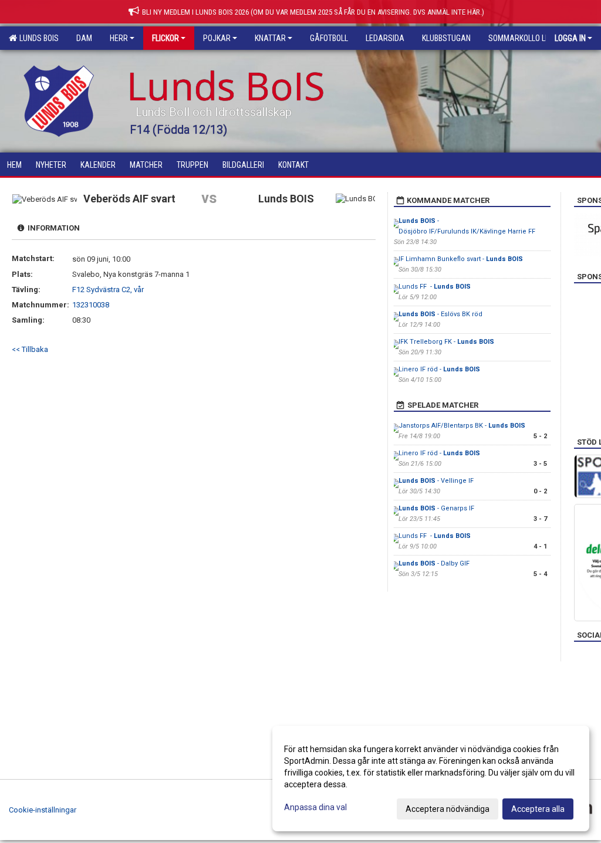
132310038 (90, 304)
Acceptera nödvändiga (447, 809)
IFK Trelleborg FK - (446, 342)
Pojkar (217, 38)
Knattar (270, 38)
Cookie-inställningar (42, 809)
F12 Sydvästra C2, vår (108, 289)
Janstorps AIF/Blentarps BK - (462, 425)
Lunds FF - (435, 286)
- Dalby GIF (434, 563)
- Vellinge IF (436, 481)
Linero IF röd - (439, 369)
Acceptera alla (538, 809)
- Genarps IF (437, 508)
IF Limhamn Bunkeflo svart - (461, 259)
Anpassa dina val (315, 807)
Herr (119, 38)
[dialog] (430, 778)
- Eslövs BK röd (440, 314)
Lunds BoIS (37, 38)
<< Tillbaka (30, 349)
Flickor (165, 38)
